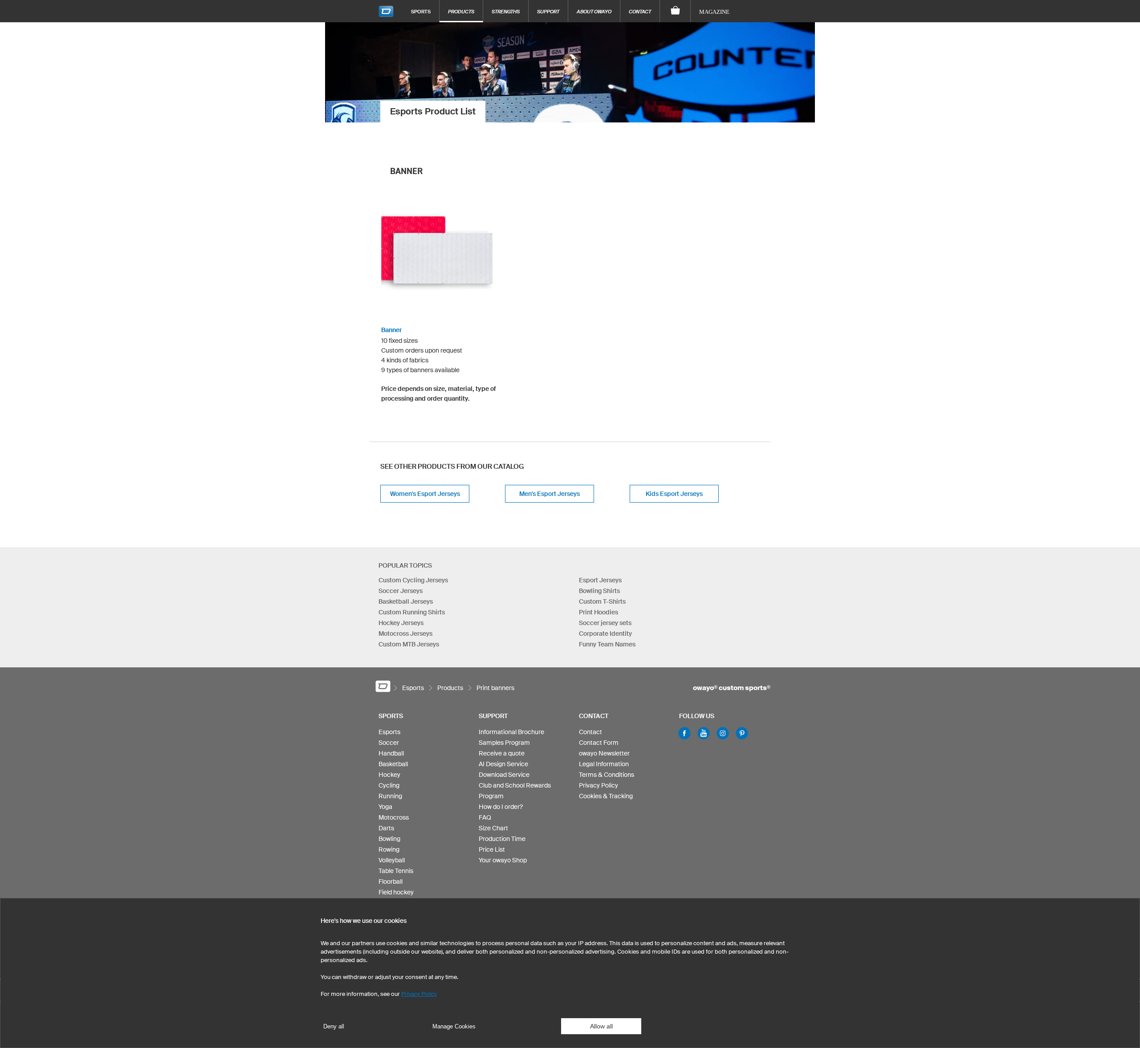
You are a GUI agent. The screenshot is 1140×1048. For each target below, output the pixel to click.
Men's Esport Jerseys (549, 493)
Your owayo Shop (503, 860)
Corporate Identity (605, 633)
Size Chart (493, 828)
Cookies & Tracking (606, 796)
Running (390, 796)
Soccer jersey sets (605, 622)
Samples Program (504, 742)
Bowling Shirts (599, 590)
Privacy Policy (598, 785)
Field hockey (396, 892)
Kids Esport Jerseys (674, 493)
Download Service (504, 774)
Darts (386, 828)
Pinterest (742, 733)
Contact (640, 11)
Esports (389, 731)
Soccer (389, 742)
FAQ (485, 817)
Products (461, 11)
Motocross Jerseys (405, 633)
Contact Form (599, 742)
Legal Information (604, 764)
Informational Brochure (511, 731)
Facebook (684, 733)
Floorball (391, 881)
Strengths (506, 11)
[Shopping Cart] (675, 11)
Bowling (389, 838)
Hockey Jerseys (401, 622)
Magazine (714, 11)
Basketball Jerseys (406, 601)
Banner (391, 329)
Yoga (385, 806)
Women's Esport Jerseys (425, 493)
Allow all (601, 1026)
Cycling (389, 785)
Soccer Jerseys (401, 590)
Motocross (394, 817)
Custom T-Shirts (602, 601)
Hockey (389, 774)
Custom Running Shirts (412, 612)
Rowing (389, 849)
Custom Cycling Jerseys (413, 580)
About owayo (594, 11)
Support (548, 11)
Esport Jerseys (600, 580)
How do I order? (501, 806)
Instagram (723, 733)
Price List (492, 849)
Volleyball (392, 860)
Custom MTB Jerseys (409, 644)
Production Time (502, 838)
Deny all (333, 1026)
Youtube (703, 733)
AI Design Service (503, 764)
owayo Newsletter (604, 753)
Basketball (393, 764)
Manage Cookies (454, 1026)
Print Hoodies (598, 612)
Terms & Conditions (606, 774)
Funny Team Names (607, 644)
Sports (421, 11)
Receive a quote (502, 753)
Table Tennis (396, 870)
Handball (391, 753)
